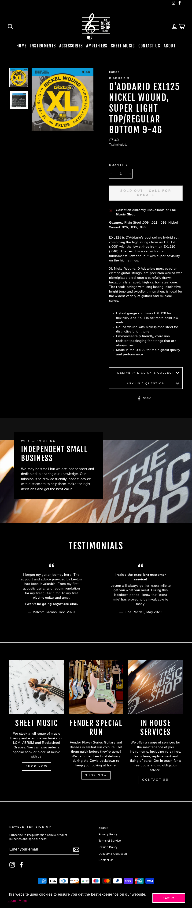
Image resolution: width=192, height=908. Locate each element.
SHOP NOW (37, 766)
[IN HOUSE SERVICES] (155, 687)
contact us (155, 779)
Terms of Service (110, 840)
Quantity (118, 165)
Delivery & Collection (113, 853)
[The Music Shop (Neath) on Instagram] (12, 865)
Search (103, 827)
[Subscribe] (76, 849)
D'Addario (119, 78)
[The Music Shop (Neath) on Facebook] (21, 865)
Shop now (96, 775)
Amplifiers (96, 45)
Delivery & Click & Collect (145, 372)
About (170, 45)
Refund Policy (108, 847)
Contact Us (149, 45)
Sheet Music (123, 45)
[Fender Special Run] (96, 687)
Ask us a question (146, 383)
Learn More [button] (17, 901)
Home (21, 45)
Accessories (71, 45)
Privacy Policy (108, 834)
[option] (62, 99)
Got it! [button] (168, 898)
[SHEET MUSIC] (36, 687)
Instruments (43, 45)
